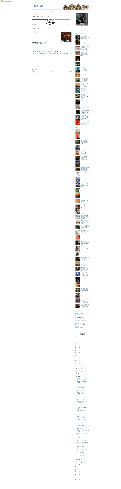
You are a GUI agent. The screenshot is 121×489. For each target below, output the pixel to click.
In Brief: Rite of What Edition (82, 389)
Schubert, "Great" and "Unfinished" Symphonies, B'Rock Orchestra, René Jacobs (84, 190)
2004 (78, 477)
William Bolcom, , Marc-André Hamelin (84, 236)
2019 (78, 355)
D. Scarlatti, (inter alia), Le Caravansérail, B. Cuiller (84, 263)
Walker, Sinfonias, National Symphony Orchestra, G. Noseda (84, 68)
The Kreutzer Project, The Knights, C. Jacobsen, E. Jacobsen (84, 173)
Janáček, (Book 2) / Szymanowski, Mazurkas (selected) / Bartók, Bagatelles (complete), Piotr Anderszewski (82, 28)
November (79, 368)
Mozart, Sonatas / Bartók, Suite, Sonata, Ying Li (84, 152)
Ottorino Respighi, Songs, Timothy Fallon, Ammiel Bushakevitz (84, 226)
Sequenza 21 (77, 326)
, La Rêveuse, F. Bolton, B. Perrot (84, 107)
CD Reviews (42, 11)
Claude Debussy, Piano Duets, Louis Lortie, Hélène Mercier (84, 162)
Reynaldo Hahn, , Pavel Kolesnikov (84, 231)
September (79, 371)
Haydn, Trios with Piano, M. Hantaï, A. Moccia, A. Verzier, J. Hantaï (84, 221)
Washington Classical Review (80, 327)
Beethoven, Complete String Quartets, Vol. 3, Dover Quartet (84, 141)
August (79, 373)
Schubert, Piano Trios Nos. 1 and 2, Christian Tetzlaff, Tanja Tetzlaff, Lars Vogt (84, 117)
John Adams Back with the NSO (82, 379)
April (79, 457)
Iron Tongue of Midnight (79, 320)
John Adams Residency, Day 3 (82, 390)
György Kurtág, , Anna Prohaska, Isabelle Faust (84, 184)
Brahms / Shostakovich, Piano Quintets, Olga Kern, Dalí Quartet (84, 294)
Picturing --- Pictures (80, 404)
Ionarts (38, 6)
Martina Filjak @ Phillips (81, 425)
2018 (78, 357)
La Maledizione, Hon (81, 410)
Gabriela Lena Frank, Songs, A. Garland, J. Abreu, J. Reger (84, 195)
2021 (78, 352)
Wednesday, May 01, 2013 (44, 16)
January (79, 462)
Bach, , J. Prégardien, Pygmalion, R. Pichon (84, 284)
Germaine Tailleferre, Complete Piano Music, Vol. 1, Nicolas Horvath (84, 268)
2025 (78, 345)
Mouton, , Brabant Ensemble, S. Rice (84, 205)
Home (52, 71)
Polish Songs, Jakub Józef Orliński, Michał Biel (84, 258)
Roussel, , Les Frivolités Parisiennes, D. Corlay (84, 301)
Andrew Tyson (34, 40)
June (78, 376)
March (79, 459)
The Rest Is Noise (78, 313)
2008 (78, 471)
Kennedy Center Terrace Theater (37, 43)
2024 (78, 347)
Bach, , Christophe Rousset (84, 37)
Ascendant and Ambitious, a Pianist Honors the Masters (47, 53)
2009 (78, 469)
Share (33, 56)
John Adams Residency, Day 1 (82, 399)
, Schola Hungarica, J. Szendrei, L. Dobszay (84, 42)
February (79, 461)
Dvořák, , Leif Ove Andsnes (83, 136)
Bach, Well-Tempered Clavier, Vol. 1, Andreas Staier (84, 127)
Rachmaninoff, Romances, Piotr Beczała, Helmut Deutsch (84, 95)
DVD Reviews (61, 11)
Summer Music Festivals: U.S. (82, 419)
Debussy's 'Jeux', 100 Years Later (82, 423)
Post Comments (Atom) (40, 73)
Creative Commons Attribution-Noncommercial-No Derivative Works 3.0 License (82, 338)
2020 (78, 353)
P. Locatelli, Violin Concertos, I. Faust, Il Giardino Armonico (84, 100)
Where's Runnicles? (78, 316)
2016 (78, 360)
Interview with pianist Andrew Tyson (41, 51)
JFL (52, 11)
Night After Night (78, 314)
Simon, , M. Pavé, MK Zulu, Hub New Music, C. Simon (84, 217)
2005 (78, 476)
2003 (78, 479)
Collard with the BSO (81, 387)
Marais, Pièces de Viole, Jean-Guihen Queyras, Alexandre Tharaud (84, 122)
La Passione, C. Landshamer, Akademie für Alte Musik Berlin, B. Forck (84, 179)
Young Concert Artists (35, 41)
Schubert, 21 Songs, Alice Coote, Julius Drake (84, 248)
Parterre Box (77, 323)
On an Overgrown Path (79, 324)
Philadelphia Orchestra (81, 454)
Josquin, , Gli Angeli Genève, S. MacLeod (84, 74)
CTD (45, 11)
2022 (78, 350)
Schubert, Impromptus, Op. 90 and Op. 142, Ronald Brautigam (84, 79)
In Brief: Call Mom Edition (82, 428)
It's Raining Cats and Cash (81, 414)
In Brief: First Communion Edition (83, 445)
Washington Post (35, 62)
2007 (78, 472)
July (78, 374)
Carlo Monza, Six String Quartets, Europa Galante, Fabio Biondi (84, 253)
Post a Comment (34, 69)
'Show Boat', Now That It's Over (82, 385)
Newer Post (33, 71)
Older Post (70, 71)
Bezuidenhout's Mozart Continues (83, 384)
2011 (78, 466)
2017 (78, 358)
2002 (78, 481)
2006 (78, 474)
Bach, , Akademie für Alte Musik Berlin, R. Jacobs (84, 242)
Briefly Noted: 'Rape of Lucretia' (82, 440)
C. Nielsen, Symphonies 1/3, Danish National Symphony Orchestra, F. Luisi (84, 131)
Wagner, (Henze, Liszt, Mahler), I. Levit (83, 157)
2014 (78, 363)
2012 (78, 464)
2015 (78, 362)
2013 (78, 365)
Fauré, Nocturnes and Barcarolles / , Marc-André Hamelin (84, 84)
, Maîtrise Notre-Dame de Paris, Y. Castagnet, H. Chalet (84, 274)
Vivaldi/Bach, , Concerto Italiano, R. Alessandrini (84, 278)
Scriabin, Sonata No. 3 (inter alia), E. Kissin (66, 44)
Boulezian (77, 317)
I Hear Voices (77, 321)
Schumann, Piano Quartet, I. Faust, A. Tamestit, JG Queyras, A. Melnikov (84, 47)
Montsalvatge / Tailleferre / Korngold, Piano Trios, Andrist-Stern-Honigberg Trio (84, 112)
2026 (78, 344)
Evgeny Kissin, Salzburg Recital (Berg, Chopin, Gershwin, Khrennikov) (84, 168)
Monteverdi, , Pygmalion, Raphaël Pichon (84, 90)
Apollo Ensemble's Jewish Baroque (83, 405)
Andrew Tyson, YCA (36, 14)
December (79, 366)
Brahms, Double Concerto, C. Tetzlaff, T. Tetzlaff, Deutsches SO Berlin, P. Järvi (84, 63)
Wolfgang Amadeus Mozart (44, 62)
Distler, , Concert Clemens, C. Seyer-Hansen (84, 53)
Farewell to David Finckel (81, 427)
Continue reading (43, 37)
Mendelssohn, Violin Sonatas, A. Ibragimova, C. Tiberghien (84, 289)
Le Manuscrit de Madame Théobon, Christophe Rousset (84, 305)
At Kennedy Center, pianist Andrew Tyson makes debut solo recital (49, 28)
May (78, 378)
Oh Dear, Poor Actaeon (81, 452)
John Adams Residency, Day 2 (82, 395)
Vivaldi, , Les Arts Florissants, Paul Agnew (84, 211)
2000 (78, 482)
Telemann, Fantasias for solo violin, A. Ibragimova (84, 146)
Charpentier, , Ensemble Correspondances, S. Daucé (84, 58)
